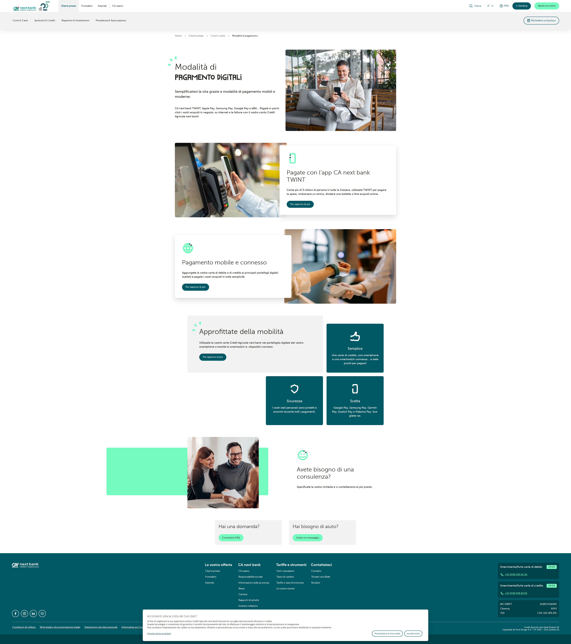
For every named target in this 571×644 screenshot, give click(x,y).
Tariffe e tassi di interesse (290, 582)
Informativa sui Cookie (133, 627)
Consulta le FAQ (231, 537)
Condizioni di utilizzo (24, 627)
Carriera (243, 594)
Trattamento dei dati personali (100, 627)
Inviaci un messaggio (307, 537)
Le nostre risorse (285, 588)
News (242, 588)
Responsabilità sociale (251, 576)
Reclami (315, 582)
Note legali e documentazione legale (60, 627)
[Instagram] (24, 613)
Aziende (102, 6)
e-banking (521, 5)
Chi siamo (117, 6)
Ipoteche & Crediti (44, 20)
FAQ (506, 5)
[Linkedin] (33, 613)
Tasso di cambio (285, 576)
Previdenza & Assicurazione (111, 20)
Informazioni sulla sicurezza (254, 582)
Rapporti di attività (249, 600)
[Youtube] (42, 613)
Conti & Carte (20, 20)
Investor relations (248, 606)
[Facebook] (15, 613)
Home (178, 35)
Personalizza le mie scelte (387, 633)
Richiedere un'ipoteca (543, 20)
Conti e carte (218, 35)
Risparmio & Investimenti (75, 20)
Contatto (316, 571)
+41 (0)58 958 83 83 (516, 593)
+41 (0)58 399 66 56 (516, 574)
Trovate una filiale (320, 576)
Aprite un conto (547, 5)
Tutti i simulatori (285, 571)
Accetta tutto (413, 633)
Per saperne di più (300, 204)
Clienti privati (68, 6)
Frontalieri (86, 6)
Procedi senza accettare (159, 633)
